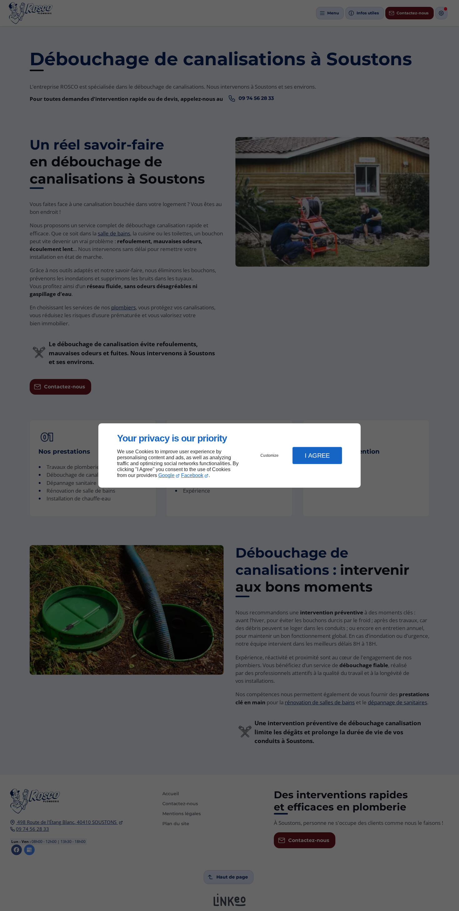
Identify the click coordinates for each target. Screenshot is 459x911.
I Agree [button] (317, 455)
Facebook (192, 475)
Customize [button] (269, 455)
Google (166, 475)
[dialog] (229, 455)
